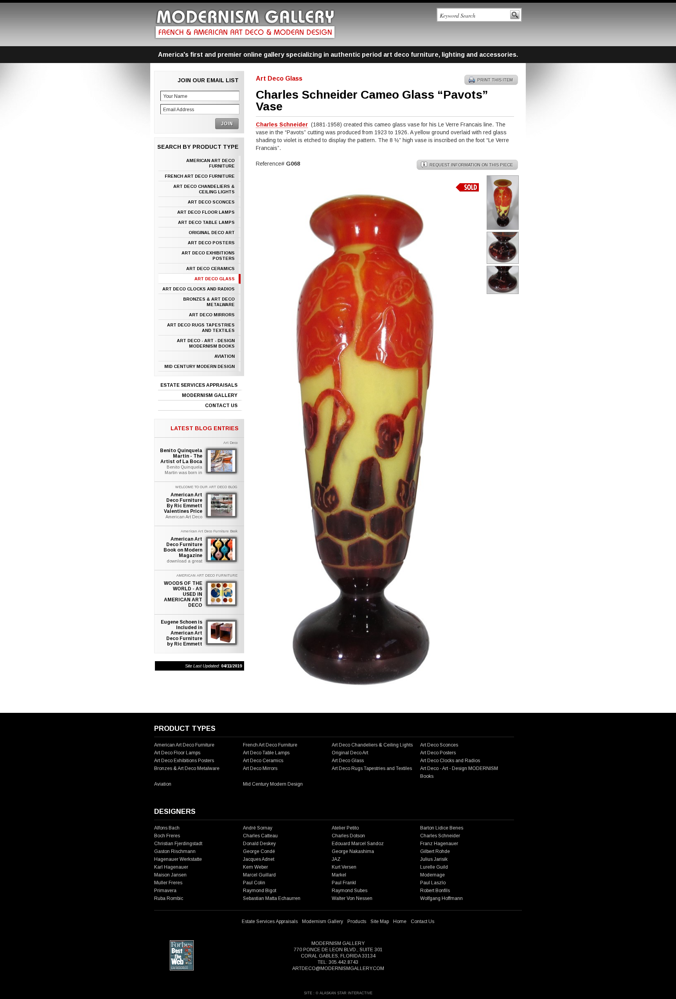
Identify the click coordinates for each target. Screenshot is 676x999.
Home (399, 921)
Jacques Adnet (258, 859)
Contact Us (221, 405)
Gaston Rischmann (175, 851)
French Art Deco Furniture (200, 176)
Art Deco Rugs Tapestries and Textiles (201, 328)
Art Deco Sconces (211, 202)
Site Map (379, 921)
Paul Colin (254, 882)
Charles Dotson (348, 836)
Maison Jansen (170, 875)
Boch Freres (167, 836)
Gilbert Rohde (435, 851)
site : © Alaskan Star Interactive (338, 993)
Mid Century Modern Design (199, 366)
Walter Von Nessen (352, 898)
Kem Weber (255, 867)
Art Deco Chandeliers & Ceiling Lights (204, 189)
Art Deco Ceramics (210, 268)
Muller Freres (168, 882)
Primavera (165, 890)
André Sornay (257, 828)
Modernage (432, 875)
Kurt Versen (344, 867)
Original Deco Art (212, 232)
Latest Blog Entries (205, 428)
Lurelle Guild (434, 867)
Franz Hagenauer (439, 843)
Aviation (224, 356)
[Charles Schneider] (365, 695)
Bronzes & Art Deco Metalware (209, 302)
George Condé (259, 851)
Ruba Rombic (168, 898)
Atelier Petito (345, 828)
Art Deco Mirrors (212, 314)
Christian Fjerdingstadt (178, 843)
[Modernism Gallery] (245, 24)
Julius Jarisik (434, 859)
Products (356, 921)
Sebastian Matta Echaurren (271, 898)
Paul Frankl (344, 882)
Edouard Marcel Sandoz (358, 843)
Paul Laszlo (433, 882)
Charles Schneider (440, 836)
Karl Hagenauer (171, 867)
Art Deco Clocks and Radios (198, 289)
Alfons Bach (167, 828)
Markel (339, 875)
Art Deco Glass (214, 278)
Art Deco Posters (211, 242)
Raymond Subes (349, 890)
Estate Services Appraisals (198, 385)
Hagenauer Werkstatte (178, 859)
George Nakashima (353, 851)
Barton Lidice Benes (441, 828)
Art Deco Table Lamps (206, 222)
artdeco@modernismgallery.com (338, 968)
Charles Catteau (260, 836)
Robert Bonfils (435, 890)
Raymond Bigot (259, 890)
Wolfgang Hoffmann (441, 898)
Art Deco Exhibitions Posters (208, 256)
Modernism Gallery (209, 395)
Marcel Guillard (259, 875)
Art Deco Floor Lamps (206, 212)
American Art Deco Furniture (210, 163)
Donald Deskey (259, 843)
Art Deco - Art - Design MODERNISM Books (206, 343)
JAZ (336, 859)
